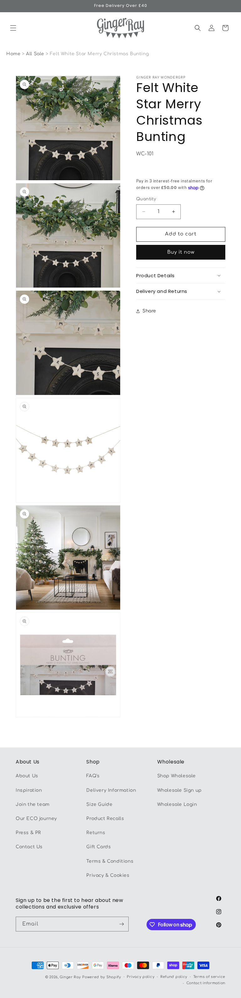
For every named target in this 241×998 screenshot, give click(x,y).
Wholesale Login (177, 804)
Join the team (33, 804)
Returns (95, 832)
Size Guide (99, 804)
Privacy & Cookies (107, 875)
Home (13, 53)
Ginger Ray (70, 977)
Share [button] (149, 311)
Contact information (205, 983)
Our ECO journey (36, 818)
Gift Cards (98, 846)
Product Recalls (105, 818)
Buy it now (181, 252)
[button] (13, 28)
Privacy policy (140, 977)
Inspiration (29, 790)
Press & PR (28, 832)
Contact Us (29, 846)
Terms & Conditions (109, 861)
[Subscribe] (121, 924)
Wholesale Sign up (179, 790)
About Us (27, 776)
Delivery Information (111, 790)
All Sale (36, 53)
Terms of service (209, 977)
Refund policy (173, 977)
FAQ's (92, 776)
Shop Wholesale (176, 776)
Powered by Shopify (101, 977)
